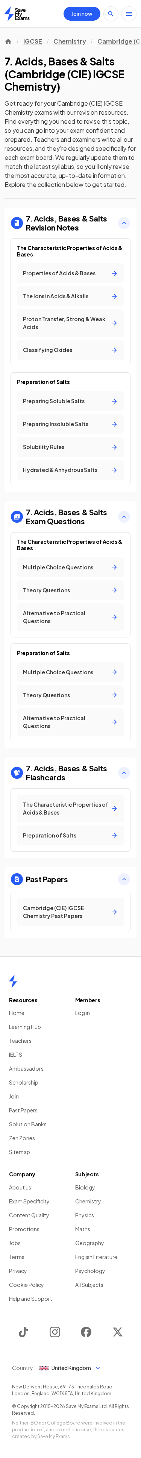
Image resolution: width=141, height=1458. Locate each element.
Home (16, 1012)
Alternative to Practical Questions (54, 617)
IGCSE (32, 41)
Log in (82, 1012)
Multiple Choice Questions (58, 567)
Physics (84, 1215)
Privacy (18, 1270)
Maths (82, 1229)
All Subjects (89, 1284)
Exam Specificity (29, 1201)
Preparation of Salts (49, 835)
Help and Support (30, 1298)
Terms (16, 1256)
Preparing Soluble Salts (54, 400)
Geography (89, 1243)
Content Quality (29, 1215)
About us (20, 1187)
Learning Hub (25, 1026)
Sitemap (19, 1151)
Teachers (20, 1040)
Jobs (15, 1243)
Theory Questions (46, 590)
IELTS (15, 1054)
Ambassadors (26, 1068)
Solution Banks (28, 1124)
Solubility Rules (43, 446)
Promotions (24, 1229)
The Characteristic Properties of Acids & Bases (65, 808)
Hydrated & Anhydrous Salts (60, 469)
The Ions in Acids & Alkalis (55, 296)
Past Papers (23, 1110)
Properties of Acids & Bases (59, 273)
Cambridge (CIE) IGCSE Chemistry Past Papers (53, 911)
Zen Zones (22, 1138)
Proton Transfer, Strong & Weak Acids (64, 323)
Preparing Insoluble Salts (55, 423)
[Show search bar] (110, 13)
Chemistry (69, 41)
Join (14, 1096)
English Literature (96, 1256)
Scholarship (23, 1082)
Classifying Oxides (47, 349)
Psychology (90, 1270)
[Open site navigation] (128, 13)
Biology (85, 1187)
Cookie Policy (26, 1284)
